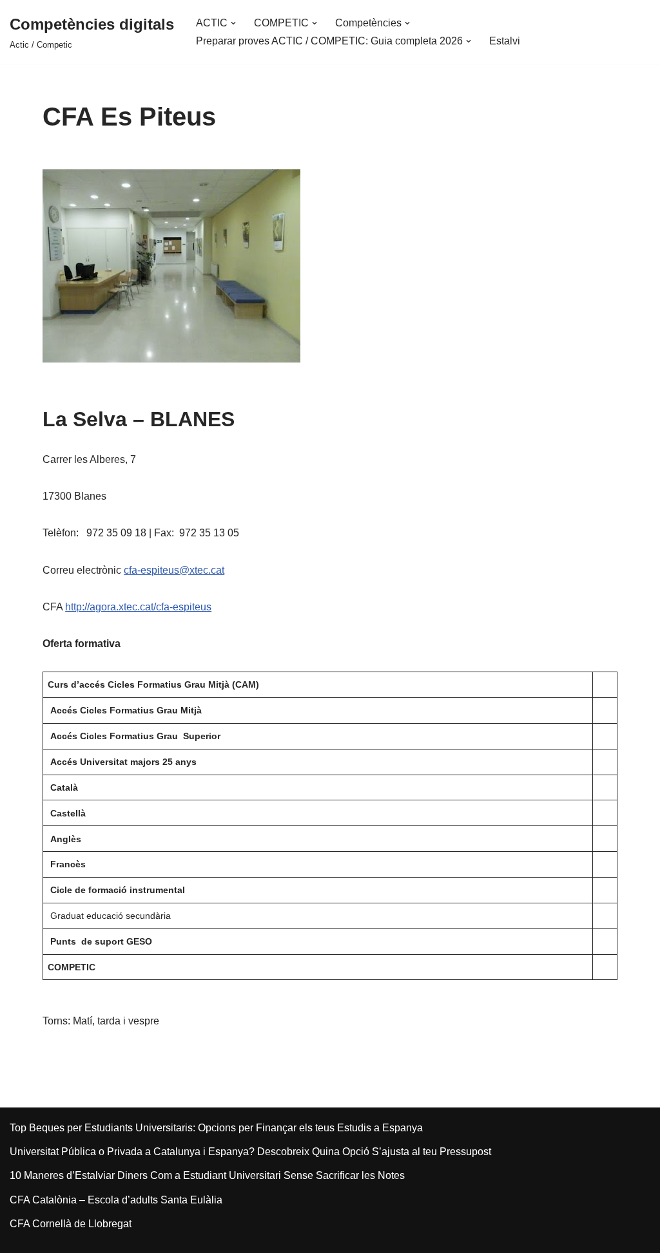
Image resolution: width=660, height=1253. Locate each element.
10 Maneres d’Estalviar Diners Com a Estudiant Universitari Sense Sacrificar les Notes (207, 1175)
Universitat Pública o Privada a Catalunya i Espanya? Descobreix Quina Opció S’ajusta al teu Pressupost (250, 1151)
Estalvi (504, 40)
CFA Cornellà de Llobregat (70, 1223)
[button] (233, 23)
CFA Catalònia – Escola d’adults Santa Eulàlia (116, 1199)
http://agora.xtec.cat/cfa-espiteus (138, 606)
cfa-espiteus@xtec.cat (174, 570)
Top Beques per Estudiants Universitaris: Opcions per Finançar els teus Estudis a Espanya (216, 1127)
